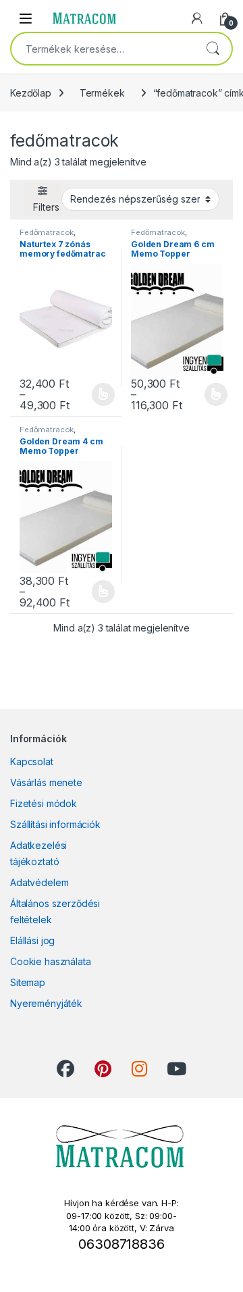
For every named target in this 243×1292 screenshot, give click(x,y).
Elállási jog (32, 940)
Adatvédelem (39, 882)
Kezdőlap (30, 93)
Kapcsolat (31, 761)
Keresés (213, 48)
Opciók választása (92, 394)
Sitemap (27, 982)
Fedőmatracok (47, 232)
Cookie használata (50, 961)
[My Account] (197, 18)
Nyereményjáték (46, 1003)
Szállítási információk (55, 824)
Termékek (102, 93)
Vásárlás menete (46, 782)
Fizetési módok (43, 803)
